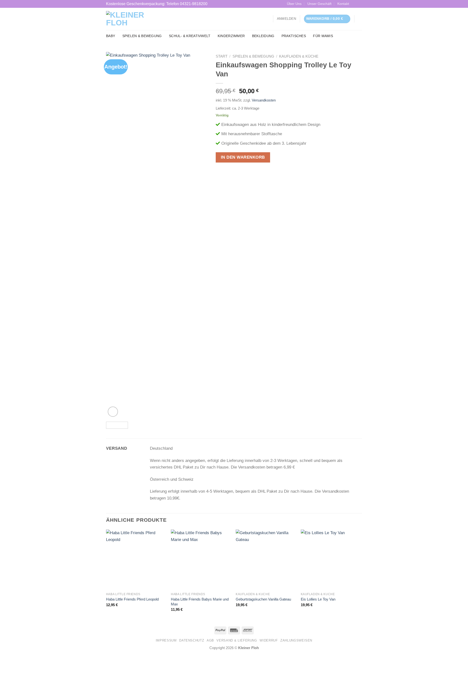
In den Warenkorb (243, 157)
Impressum (166, 640)
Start (221, 56)
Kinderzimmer (231, 36)
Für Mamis (323, 36)
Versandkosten (264, 100)
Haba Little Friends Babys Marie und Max (200, 601)
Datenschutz (191, 640)
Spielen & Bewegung (142, 36)
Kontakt (343, 4)
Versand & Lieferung (236, 640)
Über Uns (294, 4)
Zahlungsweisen (296, 640)
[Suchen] (360, 19)
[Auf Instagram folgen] (359, 4)
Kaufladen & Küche (298, 56)
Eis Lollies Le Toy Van (318, 599)
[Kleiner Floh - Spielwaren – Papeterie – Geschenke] (136, 19)
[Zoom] (113, 412)
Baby (110, 36)
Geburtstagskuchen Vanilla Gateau (263, 599)
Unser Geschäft (319, 4)
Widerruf (269, 640)
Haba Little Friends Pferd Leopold (132, 599)
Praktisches (294, 36)
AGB (210, 640)
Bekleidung (263, 36)
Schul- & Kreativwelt (189, 36)
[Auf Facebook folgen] (354, 4)
